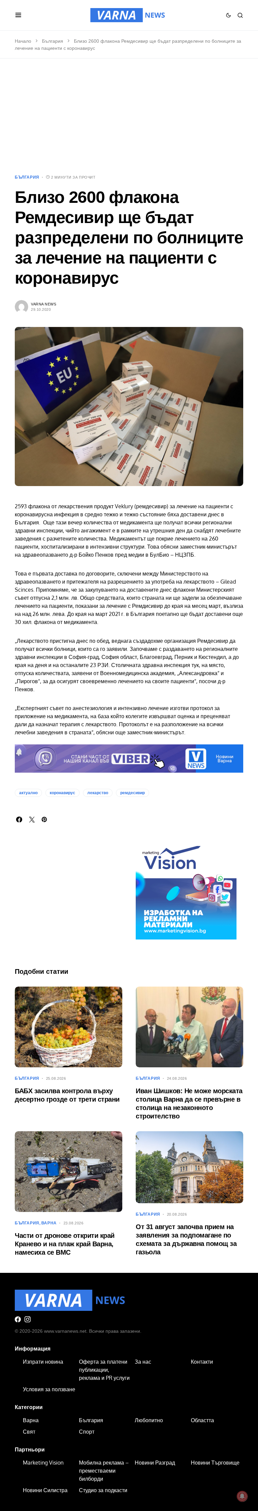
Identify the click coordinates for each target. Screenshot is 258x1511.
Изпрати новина (43, 1361)
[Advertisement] (129, 116)
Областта (202, 1420)
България (52, 41)
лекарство (97, 792)
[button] (18, 15)
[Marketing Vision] (186, 888)
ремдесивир (132, 792)
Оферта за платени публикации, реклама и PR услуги (104, 1369)
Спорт (86, 1431)
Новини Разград (155, 1462)
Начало (23, 41)
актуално (28, 792)
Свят (29, 1431)
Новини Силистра (45, 1490)
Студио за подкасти (103, 1490)
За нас (143, 1361)
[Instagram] (28, 1319)
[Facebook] (18, 1319)
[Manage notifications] (242, 1496)
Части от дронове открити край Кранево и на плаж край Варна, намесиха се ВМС (65, 1244)
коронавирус (62, 792)
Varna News (43, 304)
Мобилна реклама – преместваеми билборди (104, 1470)
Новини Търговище (215, 1462)
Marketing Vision (43, 1462)
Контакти (202, 1361)
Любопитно (149, 1420)
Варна (49, 1223)
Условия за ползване (49, 1389)
